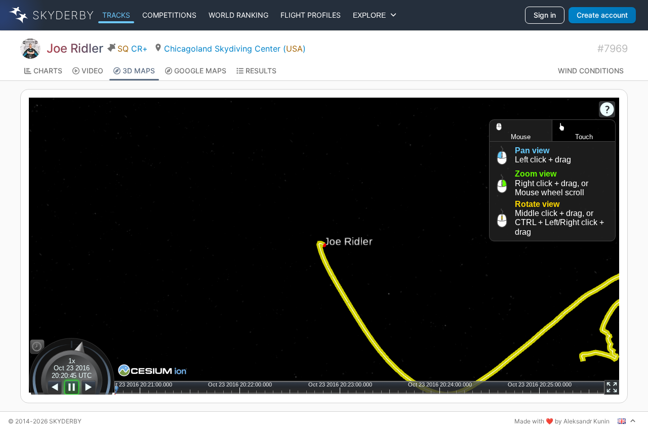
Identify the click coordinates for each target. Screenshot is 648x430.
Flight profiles (310, 15)
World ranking (238, 15)
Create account (602, 15)
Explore (371, 15)
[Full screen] (611, 387)
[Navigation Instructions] (607, 109)
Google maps (200, 70)
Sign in (545, 15)
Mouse (521, 137)
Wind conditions (591, 70)
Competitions (169, 15)
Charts (47, 70)
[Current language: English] (627, 421)
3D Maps (139, 70)
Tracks (116, 15)
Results (261, 70)
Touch (584, 137)
